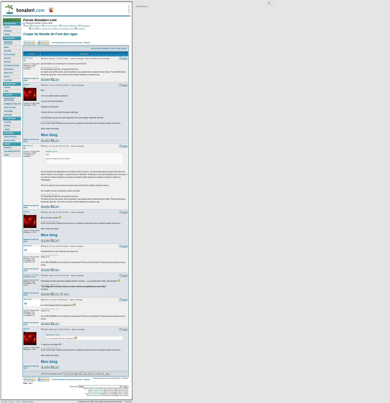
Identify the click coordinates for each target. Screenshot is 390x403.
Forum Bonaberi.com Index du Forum (67, 42)
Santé (7, 76)
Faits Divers (9, 55)
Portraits (9, 69)
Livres (7, 129)
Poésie (7, 126)
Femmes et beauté (12, 104)
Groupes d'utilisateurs (70, 26)
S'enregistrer (85, 26)
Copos (7, 27)
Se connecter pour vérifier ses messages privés (56, 29)
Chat (6, 91)
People (7, 62)
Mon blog (49, 135)
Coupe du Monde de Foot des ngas (50, 34)
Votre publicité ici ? (142, 6)
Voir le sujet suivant (119, 48)
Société (7, 51)
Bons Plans (9, 140)
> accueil (8, 20)
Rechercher (36, 26)
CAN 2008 (8, 80)
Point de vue (10, 107)
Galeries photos (12, 151)
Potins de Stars (11, 65)
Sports (7, 58)
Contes (7, 122)
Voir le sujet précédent (100, 48)
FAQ (27, 26)
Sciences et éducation (9, 99)
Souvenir (8, 111)
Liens (6, 155)
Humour (8, 148)
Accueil (4, 402)
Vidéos (7, 34)
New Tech (8, 73)
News (6, 47)
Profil (33, 29)
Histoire (8, 115)
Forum (7, 87)
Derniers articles (8, 43)
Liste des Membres (51, 26)
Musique (8, 31)
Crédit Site (128, 402)
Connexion (81, 29)
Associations (10, 137)
